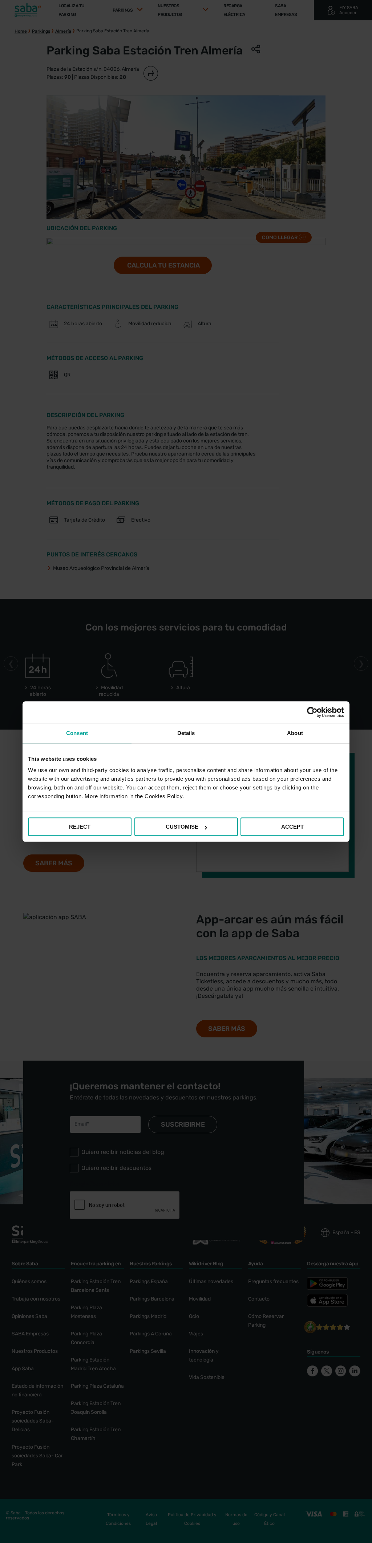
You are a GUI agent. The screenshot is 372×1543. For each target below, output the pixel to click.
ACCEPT (292, 827)
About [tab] (295, 733)
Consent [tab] (77, 733)
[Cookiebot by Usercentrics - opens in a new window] (312, 712)
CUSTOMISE (182, 827)
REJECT (79, 827)
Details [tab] (186, 733)
